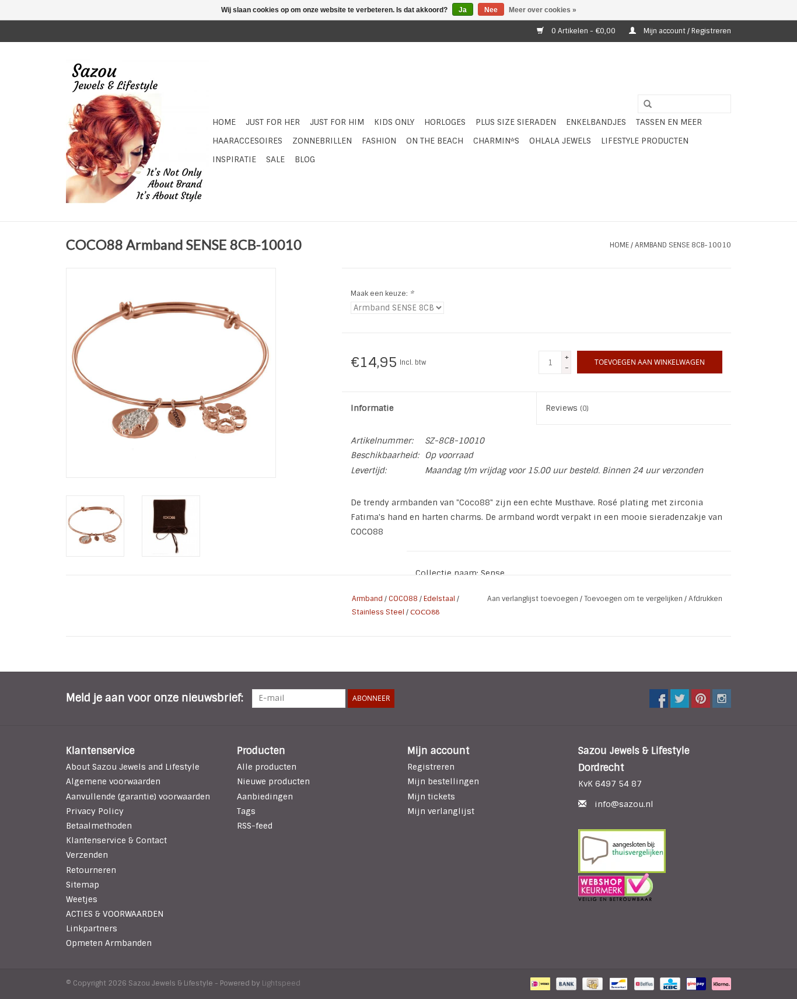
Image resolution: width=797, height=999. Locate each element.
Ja (463, 10)
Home (224, 122)
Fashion (379, 140)
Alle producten (266, 767)
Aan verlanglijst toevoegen (533, 598)
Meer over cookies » (542, 10)
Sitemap (82, 884)
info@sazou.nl (624, 804)
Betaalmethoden (99, 825)
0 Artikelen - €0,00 (583, 31)
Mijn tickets (431, 796)
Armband (367, 598)
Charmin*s (496, 140)
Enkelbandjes (596, 122)
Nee (491, 10)
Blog (305, 159)
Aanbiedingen (265, 796)
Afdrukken (705, 598)
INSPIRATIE (234, 159)
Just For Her (273, 122)
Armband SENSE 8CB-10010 (683, 245)
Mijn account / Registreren (686, 31)
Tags (246, 811)
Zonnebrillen (322, 140)
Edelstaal (439, 598)
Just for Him (337, 122)
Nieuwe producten (273, 781)
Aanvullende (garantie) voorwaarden (138, 796)
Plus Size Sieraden (516, 122)
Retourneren (91, 870)
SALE (275, 159)
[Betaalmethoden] (539, 983)
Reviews (567, 408)
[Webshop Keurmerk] (655, 887)
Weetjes (81, 899)
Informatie (372, 408)
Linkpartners (91, 928)
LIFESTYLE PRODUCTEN (644, 140)
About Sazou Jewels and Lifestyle (133, 767)
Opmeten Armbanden (109, 943)
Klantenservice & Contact (116, 840)
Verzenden (87, 855)
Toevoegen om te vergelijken (634, 598)
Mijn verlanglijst (440, 811)
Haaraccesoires (247, 140)
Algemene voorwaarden (113, 781)
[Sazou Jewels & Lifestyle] (137, 132)
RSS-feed (254, 825)
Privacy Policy (95, 811)
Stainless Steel (378, 612)
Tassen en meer (669, 122)
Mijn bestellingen (443, 781)
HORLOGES (445, 122)
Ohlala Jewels (560, 140)
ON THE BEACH (434, 140)
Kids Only (394, 122)
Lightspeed (281, 983)
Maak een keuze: (382, 293)
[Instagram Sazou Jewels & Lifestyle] (721, 698)
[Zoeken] (643, 104)
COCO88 (403, 598)
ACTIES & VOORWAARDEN (114, 914)
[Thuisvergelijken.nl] (655, 851)
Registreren (431, 767)
